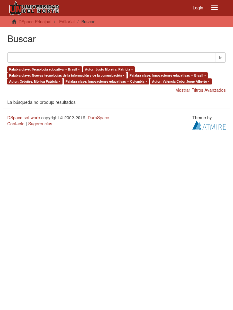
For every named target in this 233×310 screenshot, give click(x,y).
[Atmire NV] (209, 124)
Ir (220, 57)
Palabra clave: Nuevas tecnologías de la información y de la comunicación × (66, 75)
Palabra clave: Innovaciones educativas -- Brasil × (168, 75)
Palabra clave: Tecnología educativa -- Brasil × (44, 69)
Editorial (67, 21)
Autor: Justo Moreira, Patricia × (109, 69)
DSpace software (23, 117)
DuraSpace (98, 117)
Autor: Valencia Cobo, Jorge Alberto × (181, 81)
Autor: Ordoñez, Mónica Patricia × (34, 81)
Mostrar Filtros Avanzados (200, 90)
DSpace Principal (35, 21)
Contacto (16, 123)
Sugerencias (40, 123)
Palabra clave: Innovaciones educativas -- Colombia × (106, 81)
